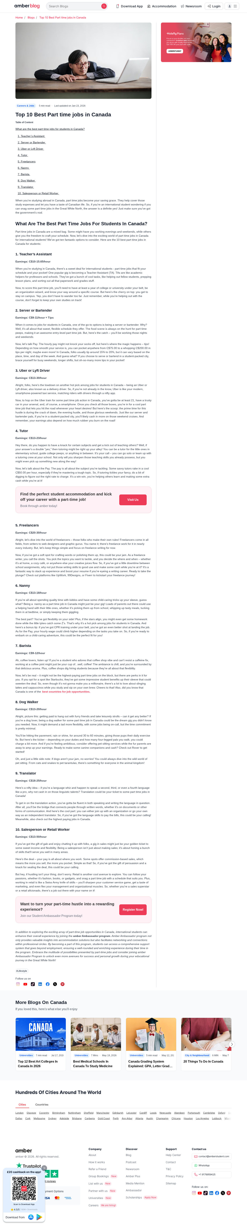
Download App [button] (132, 6)
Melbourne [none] (39, 1118)
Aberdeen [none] (179, 1112)
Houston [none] (188, 1118)
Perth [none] (116, 1118)
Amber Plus (133, 1176)
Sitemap (171, 1183)
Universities (96, 1198)
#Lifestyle (21, 971)
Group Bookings (99, 1176)
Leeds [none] (153, 1112)
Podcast (131, 1162)
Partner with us (98, 1190)
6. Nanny (24, 167)
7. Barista (24, 174)
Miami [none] (228, 1118)
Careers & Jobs (25, 105)
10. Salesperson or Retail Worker (38, 193)
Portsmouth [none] (194, 1112)
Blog (128, 1155)
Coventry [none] (44, 1112)
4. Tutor (23, 155)
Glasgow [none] (31, 1112)
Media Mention (135, 1183)
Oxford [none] (221, 1112)
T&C (168, 1169)
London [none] (19, 1112)
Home (19, 17)
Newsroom (132, 1169)
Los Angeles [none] (202, 1118)
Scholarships (134, 1197)
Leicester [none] (131, 1112)
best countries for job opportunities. (66, 691)
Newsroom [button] (194, 6)
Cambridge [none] (209, 1112)
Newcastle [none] (165, 1112)
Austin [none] (149, 1118)
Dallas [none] (18, 1118)
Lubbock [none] (217, 1118)
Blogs (31, 17)
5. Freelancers (27, 161)
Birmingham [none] (58, 1112)
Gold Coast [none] (104, 1118)
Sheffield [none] (88, 1112)
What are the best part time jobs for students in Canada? (50, 128)
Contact (171, 1162)
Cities (22, 1104)
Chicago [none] (176, 1118)
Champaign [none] (162, 1118)
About (92, 1155)
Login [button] (216, 6)
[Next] (232, 1044)
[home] (24, 6)
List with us (96, 1183)
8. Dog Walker (27, 180)
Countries (41, 1104)
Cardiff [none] (143, 1112)
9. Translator (26, 186)
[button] (44, 1168)
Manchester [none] (102, 1112)
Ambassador (134, 1190)
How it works (97, 1162)
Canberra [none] (90, 1118)
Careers (93, 1205)
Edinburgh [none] (118, 1112)
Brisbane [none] (77, 1118)
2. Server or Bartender (32, 142)
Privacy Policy (175, 1176)
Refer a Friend (97, 1169)
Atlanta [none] (139, 1118)
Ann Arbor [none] (127, 1118)
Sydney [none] (52, 1118)
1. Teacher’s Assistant (31, 136)
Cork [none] (27, 1118)
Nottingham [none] (74, 1112)
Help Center (173, 1155)
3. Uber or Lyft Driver (31, 148)
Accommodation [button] (164, 6)
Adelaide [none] (64, 1118)
